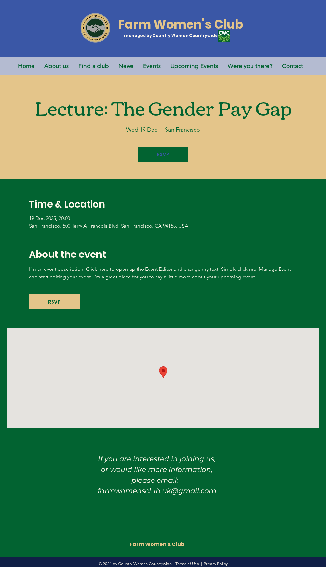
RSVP (163, 154)
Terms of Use (187, 563)
